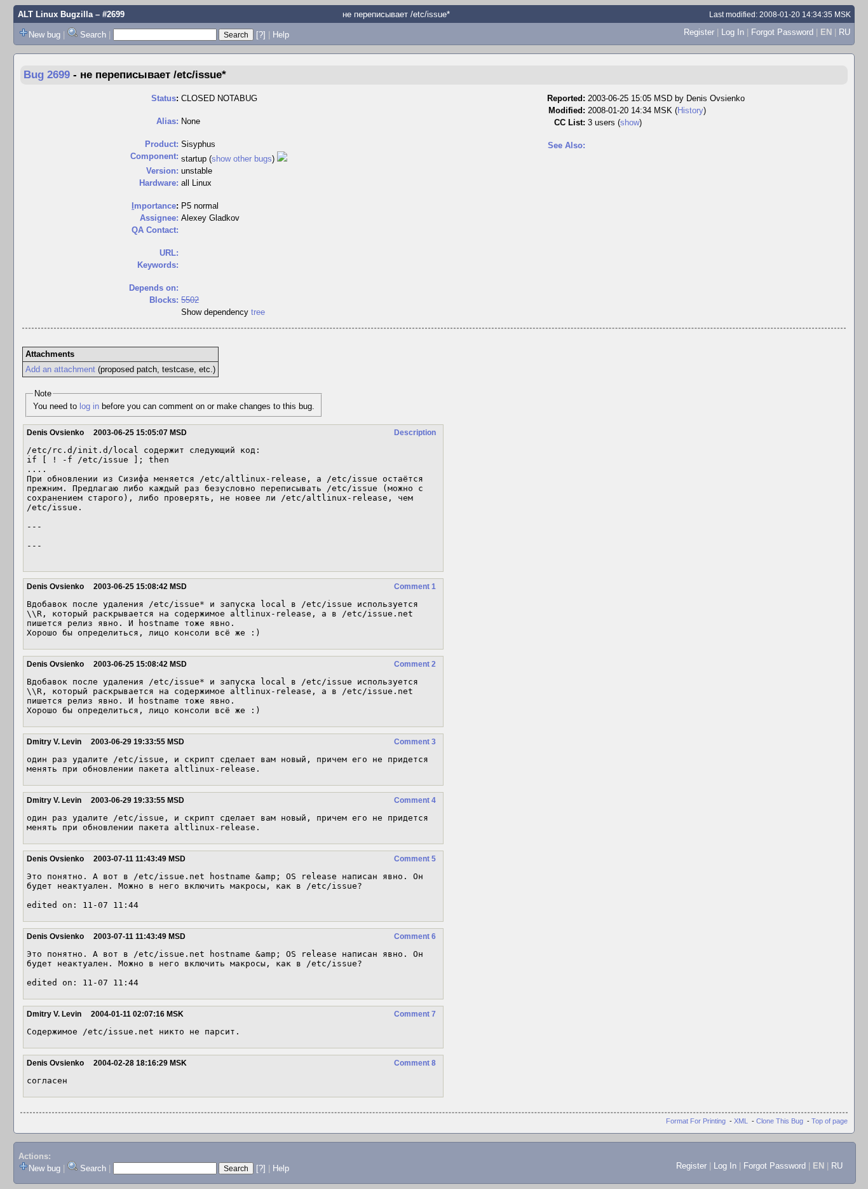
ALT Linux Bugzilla (55, 14)
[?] (261, 34)
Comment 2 (415, 664)
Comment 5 (415, 858)
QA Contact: (155, 230)
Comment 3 (415, 741)
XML (741, 1121)
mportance (154, 206)
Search (93, 34)
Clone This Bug (779, 1121)
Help (281, 34)
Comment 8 (415, 1063)
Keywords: (158, 265)
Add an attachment (60, 369)
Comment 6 (415, 936)
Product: (162, 144)
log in (89, 406)
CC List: (569, 122)
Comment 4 (415, 800)
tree (258, 312)
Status (163, 98)
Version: (162, 171)
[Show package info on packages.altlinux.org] (282, 158)
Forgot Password (782, 32)
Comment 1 (415, 586)
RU (844, 32)
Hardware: (159, 183)
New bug (44, 34)
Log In (732, 32)
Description (415, 432)
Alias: (167, 121)
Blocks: (164, 300)
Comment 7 (415, 1014)
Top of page (829, 1121)
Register (699, 32)
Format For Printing (696, 1121)
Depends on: (154, 288)
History (690, 110)
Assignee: (159, 218)
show (629, 122)
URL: (169, 253)
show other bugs (242, 158)
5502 (190, 300)
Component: (154, 156)
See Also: (566, 145)
